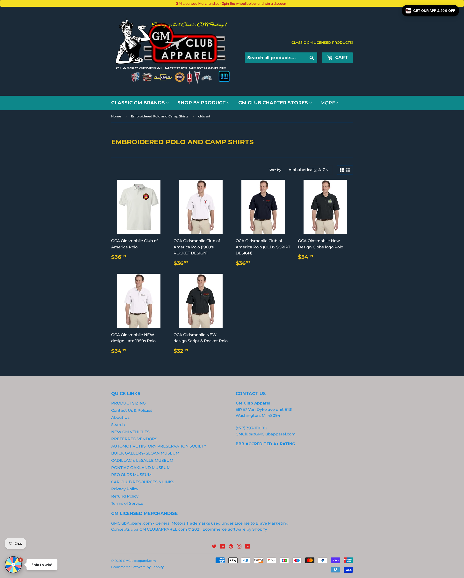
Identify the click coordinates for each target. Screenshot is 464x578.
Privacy (77, 324)
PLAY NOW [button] (96, 340)
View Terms (59, 324)
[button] (430, 10)
